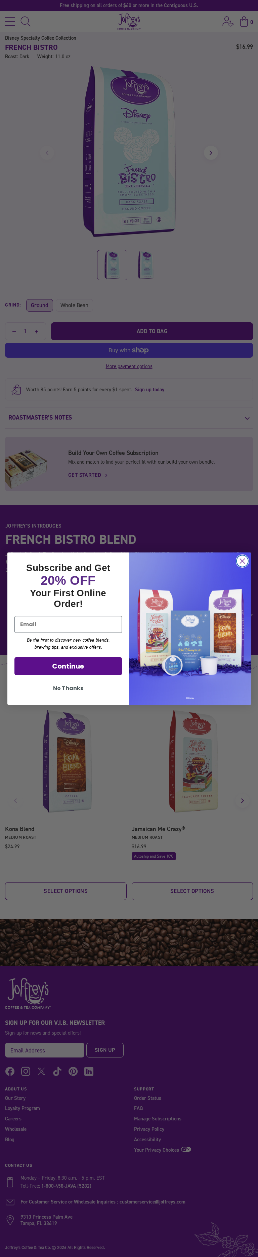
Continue (68, 666)
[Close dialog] (242, 561)
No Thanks (68, 688)
